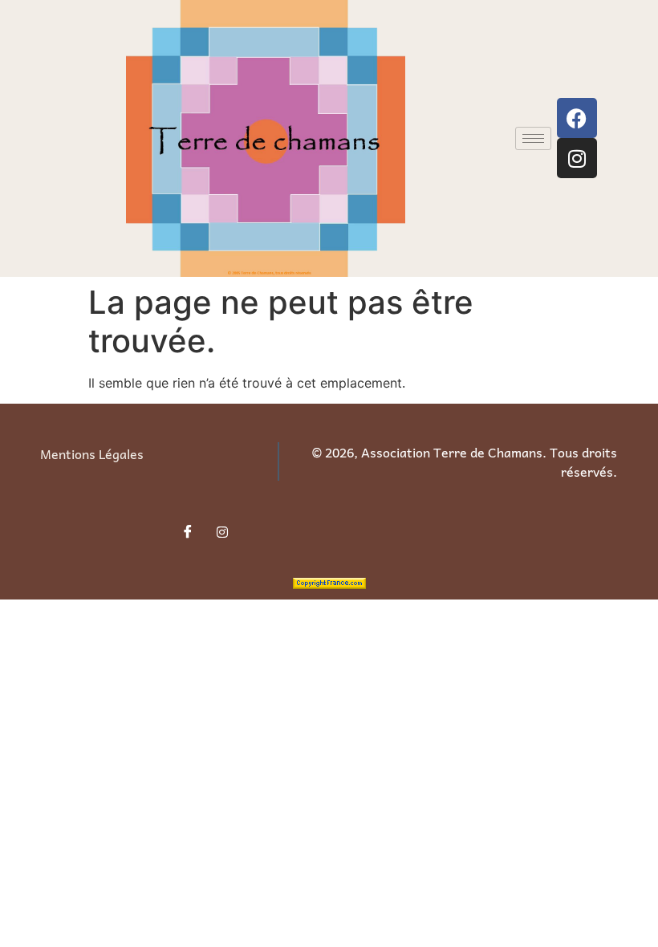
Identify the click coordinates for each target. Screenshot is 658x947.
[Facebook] (577, 118)
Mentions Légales (92, 453)
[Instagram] (577, 158)
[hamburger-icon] (533, 138)
